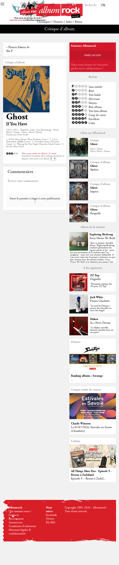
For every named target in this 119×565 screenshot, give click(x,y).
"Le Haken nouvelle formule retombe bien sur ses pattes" (102, 330)
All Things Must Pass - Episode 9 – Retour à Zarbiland (91, 473)
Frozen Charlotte (100, 301)
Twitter (50, 519)
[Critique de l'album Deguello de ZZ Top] (78, 291)
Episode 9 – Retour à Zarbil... (88, 479)
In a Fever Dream (100, 323)
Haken (94, 319)
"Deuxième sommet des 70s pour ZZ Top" (101, 285)
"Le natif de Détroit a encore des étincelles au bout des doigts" (100, 308)
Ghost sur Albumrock (92, 133)
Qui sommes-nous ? (20, 511)
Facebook (51, 515)
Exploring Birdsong (101, 234)
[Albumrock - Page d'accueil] (59, 17)
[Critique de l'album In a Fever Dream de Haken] (78, 334)
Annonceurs (15, 522)
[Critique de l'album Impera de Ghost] (78, 199)
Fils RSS (50, 522)
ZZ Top (94, 275)
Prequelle (95, 213)
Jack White (96, 297)
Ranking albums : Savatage (87, 376)
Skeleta (94, 170)
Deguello (95, 279)
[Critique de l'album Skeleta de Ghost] (78, 177)
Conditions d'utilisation (22, 526)
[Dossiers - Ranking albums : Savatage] (92, 370)
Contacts (14, 515)
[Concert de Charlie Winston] (92, 418)
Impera (94, 191)
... (72, 379)
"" (92, 256)
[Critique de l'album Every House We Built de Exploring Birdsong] (78, 250)
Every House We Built (102, 238)
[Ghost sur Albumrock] (78, 156)
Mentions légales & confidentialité (20, 532)
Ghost (17, 116)
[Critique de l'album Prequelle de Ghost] (78, 221)
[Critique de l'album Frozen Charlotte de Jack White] (78, 313)
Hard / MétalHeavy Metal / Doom (100, 150)
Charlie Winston (80, 423)
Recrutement (16, 519)
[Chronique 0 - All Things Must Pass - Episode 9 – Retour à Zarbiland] (92, 459)
